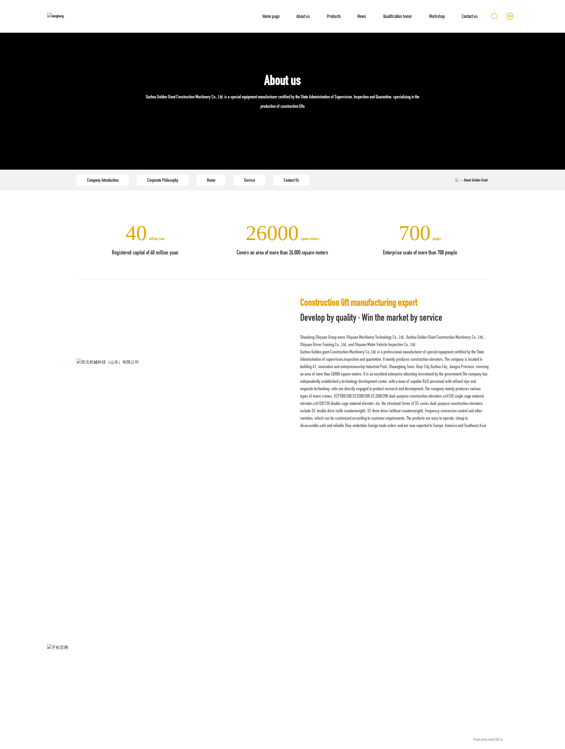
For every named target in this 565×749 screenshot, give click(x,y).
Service (249, 180)
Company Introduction (103, 180)
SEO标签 (512, 739)
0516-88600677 (470, 657)
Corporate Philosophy (162, 180)
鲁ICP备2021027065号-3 (447, 739)
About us (282, 80)
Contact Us (291, 180)
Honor (211, 180)
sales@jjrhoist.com (438, 665)
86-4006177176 (450, 657)
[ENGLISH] (510, 16)
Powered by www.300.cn (488, 739)
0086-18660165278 (443, 649)
